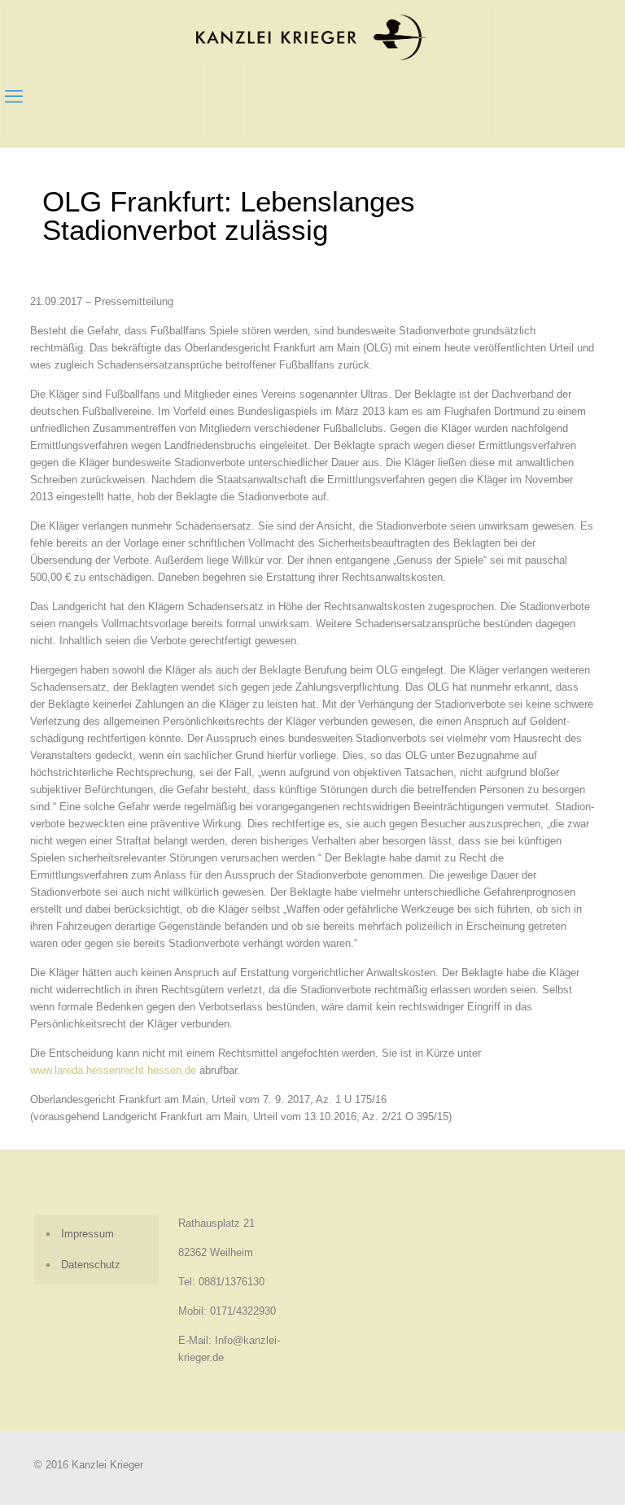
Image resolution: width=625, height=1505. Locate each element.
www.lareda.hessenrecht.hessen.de (113, 1070)
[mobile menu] (14, 97)
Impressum (87, 1234)
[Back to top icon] (547, 1472)
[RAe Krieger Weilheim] (312, 37)
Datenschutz (90, 1265)
